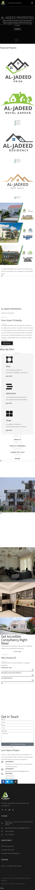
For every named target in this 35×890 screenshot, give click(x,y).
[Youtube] (9, 810)
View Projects (17, 29)
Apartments (11, 393)
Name (3, 719)
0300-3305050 (9, 776)
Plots (8, 366)
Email (3, 725)
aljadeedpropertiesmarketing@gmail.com (17, 771)
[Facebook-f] (3, 782)
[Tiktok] (13, 810)
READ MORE (9, 376)
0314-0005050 (9, 778)
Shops (8, 420)
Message (4, 731)
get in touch (17, 651)
